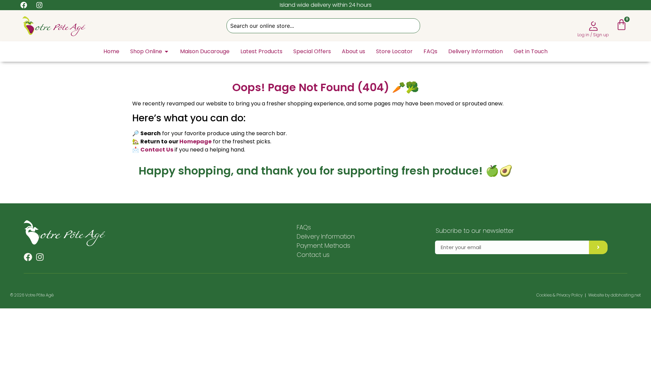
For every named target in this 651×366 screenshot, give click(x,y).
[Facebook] (28, 257)
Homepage (195, 141)
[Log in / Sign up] (593, 26)
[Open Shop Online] (166, 51)
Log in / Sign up (593, 35)
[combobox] (323, 25)
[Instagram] (40, 257)
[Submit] (598, 247)
